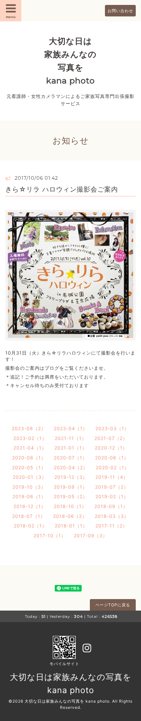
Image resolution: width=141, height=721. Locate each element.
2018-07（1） (28, 516)
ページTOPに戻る (112, 604)
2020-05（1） (29, 467)
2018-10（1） (70, 506)
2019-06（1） (29, 496)
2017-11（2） (111, 525)
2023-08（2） (29, 428)
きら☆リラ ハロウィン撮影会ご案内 (61, 189)
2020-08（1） (29, 457)
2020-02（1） (112, 467)
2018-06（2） (70, 516)
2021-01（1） (70, 448)
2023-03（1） (112, 428)
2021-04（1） (30, 448)
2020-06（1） (112, 457)
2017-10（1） (49, 535)
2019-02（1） (112, 496)
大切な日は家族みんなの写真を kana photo (67, 701)
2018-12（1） (29, 506)
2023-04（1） (71, 428)
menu (11, 17)
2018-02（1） (30, 525)
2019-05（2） (71, 496)
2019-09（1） (70, 487)
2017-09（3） (91, 535)
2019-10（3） (29, 487)
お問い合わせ (120, 10)
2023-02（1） (30, 438)
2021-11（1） (71, 438)
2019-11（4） (111, 477)
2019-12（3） (71, 477)
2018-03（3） (112, 516)
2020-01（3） (30, 477)
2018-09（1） (111, 506)
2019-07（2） (112, 487)
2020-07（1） (70, 457)
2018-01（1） (71, 525)
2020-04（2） (71, 467)
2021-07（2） (111, 438)
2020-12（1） (111, 448)
